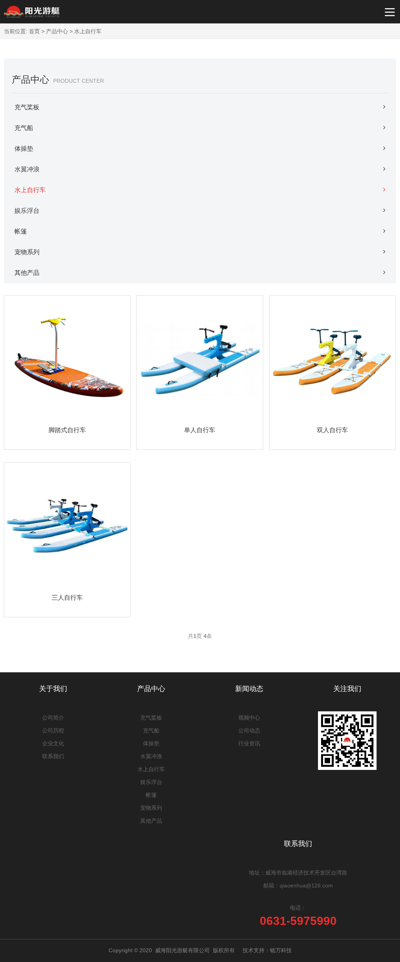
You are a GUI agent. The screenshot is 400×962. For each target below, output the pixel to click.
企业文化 (53, 743)
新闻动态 (249, 689)
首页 (34, 31)
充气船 (23, 128)
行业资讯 (249, 743)
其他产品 (26, 272)
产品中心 (57, 31)
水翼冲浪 (26, 169)
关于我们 (53, 689)
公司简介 (53, 717)
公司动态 (249, 730)
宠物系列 (26, 252)
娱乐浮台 (26, 210)
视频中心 (249, 717)
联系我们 (53, 756)
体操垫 (23, 148)
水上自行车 (88, 31)
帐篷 (20, 231)
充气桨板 (26, 107)
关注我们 (347, 689)
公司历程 (53, 730)
